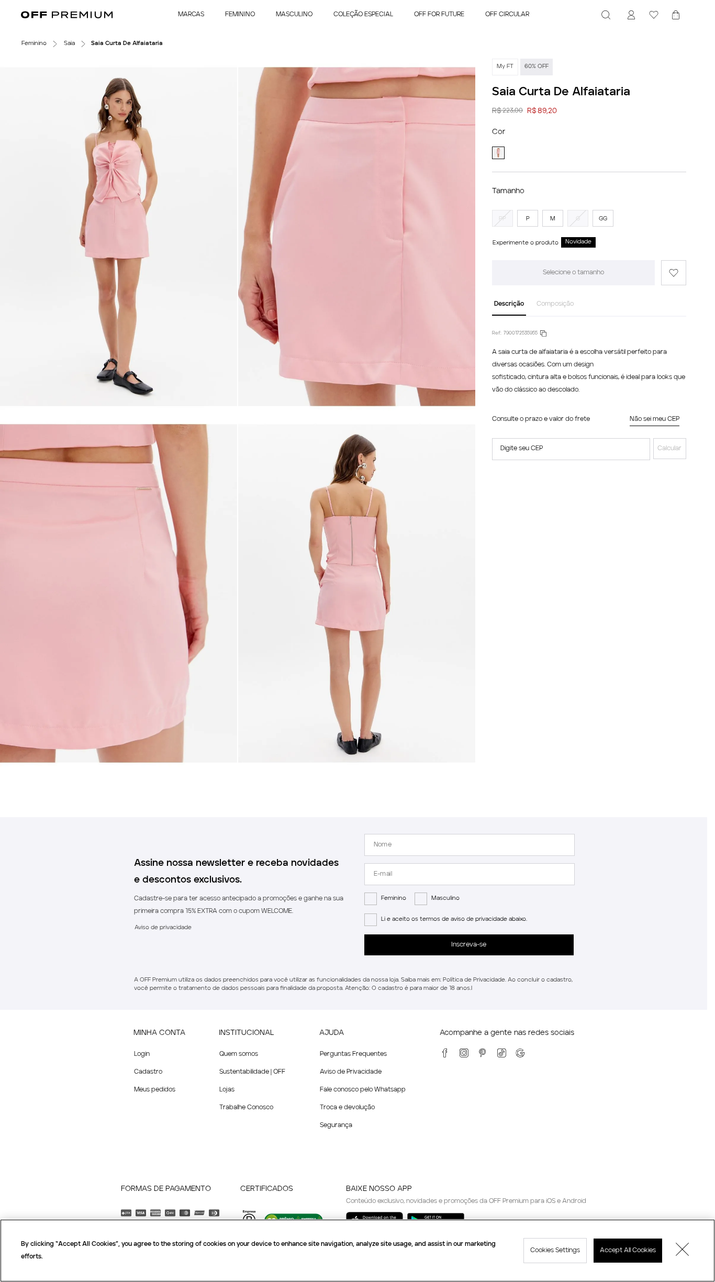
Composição (555, 304)
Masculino (445, 898)
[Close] (682, 1250)
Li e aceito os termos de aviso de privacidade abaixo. (454, 919)
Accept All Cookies (628, 1250)
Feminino (393, 898)
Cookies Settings (555, 1250)
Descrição (509, 304)
